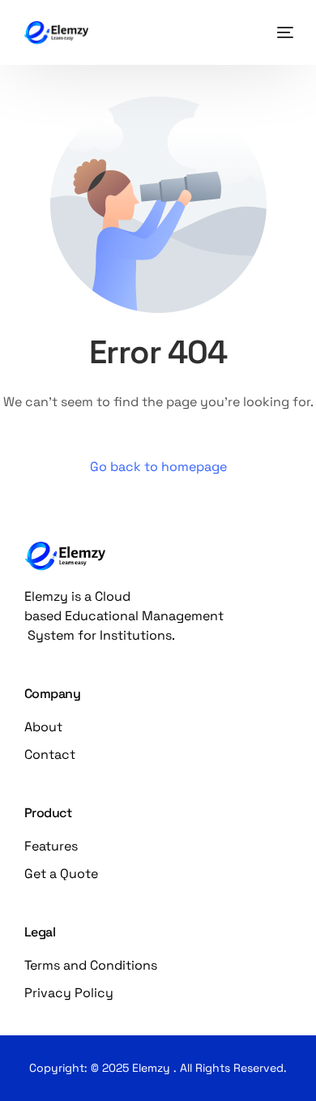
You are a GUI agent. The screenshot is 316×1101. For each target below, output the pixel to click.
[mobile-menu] (281, 32)
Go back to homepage (158, 466)
